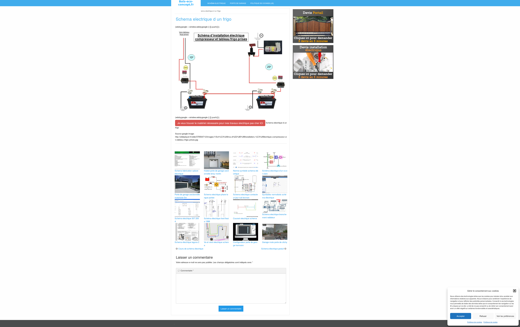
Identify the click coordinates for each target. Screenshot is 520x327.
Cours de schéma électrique (190, 248)
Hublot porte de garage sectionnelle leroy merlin (216, 172)
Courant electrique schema (245, 218)
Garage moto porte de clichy (274, 242)
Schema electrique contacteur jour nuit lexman (245, 196)
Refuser (483, 316)
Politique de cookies (474, 322)
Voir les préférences (505, 316)
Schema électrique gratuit (272, 248)
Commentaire (187, 270)
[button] (514, 290)
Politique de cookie (490, 322)
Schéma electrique (216, 3)
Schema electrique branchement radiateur (274, 216)
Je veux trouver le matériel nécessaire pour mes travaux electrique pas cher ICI (220, 123)
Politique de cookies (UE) (262, 3)
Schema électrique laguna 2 (187, 242)
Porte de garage (238, 3)
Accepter (461, 316)
